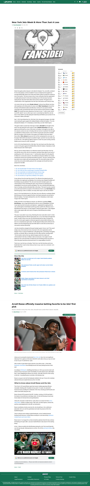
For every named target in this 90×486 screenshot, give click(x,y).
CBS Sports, (24, 370)
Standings (29, 1)
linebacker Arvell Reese (20, 365)
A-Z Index (46, 479)
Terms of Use (59, 477)
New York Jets (37, 357)
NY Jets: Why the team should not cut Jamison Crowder (29, 173)
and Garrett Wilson (47, 428)
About (15, 477)
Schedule (24, 1)
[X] (77, 1)
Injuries (39, 1)
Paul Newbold (17, 25)
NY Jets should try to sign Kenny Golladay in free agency (29, 175)
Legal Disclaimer (18, 479)
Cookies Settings (60, 479)
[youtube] (80, 1)
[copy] (22, 28)
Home (15, 293)
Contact (29, 477)
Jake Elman (16, 311)
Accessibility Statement (33, 479)
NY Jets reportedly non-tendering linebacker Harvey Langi (30, 172)
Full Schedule (61, 112)
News (14, 1)
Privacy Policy (47, 477)
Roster (34, 1)
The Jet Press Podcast (47, 1)
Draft (19, 467)
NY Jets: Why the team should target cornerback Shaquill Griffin (31, 170)
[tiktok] (82, 1)
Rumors (18, 1)
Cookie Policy (72, 477)
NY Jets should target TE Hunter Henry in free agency (29, 168)
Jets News (20, 293)
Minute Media (7, 482)
